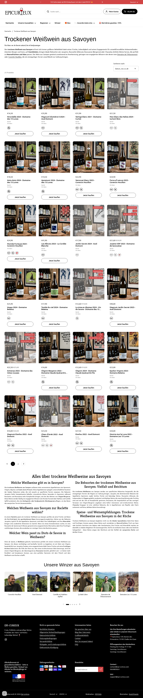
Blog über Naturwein (82, 632)
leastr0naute (133, 694)
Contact (78, 638)
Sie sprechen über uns (83, 629)
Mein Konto (114, 11)
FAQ (76, 644)
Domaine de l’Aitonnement (127, 54)
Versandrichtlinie (46, 641)
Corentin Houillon (14, 57)
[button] (129, 11)
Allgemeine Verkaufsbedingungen (52, 632)
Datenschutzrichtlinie (47, 635)
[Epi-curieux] (18, 11)
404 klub (98, 694)
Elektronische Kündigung (49, 647)
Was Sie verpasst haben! (84, 641)
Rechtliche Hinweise (47, 629)
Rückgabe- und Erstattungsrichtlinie (53, 644)
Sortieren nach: (119, 63)
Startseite (8, 31)
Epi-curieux (25, 694)
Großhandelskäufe (82, 635)
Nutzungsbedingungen (48, 638)
